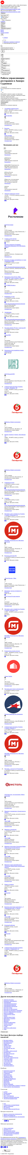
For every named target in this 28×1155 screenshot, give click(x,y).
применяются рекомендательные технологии (13, 1138)
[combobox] (7, 48)
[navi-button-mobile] (2, 34)
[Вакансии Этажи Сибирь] (15, 667)
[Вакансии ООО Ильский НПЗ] (15, 364)
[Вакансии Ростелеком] (15, 213)
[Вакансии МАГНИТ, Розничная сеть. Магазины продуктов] (15, 531)
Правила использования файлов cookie (10, 11)
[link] (3, 26)
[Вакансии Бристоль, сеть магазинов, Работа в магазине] (15, 784)
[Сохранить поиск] (2, 55)
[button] (2, 30)
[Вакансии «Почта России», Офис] (15, 570)
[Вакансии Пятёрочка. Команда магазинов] (15, 408)
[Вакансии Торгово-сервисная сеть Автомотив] (15, 704)
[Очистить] (3, 51)
